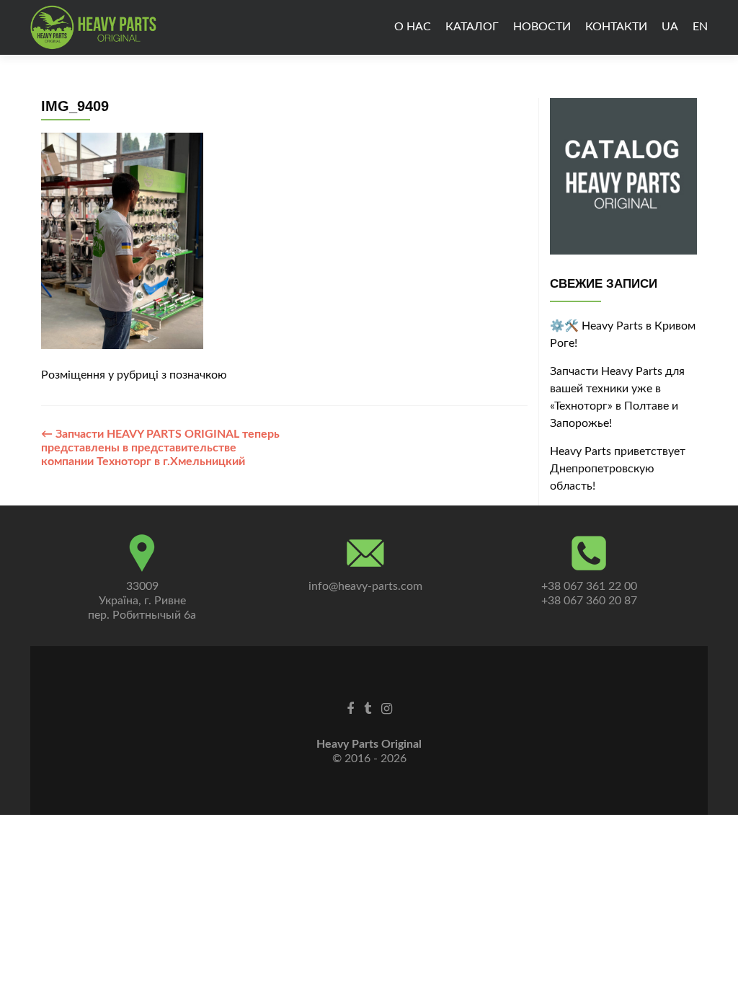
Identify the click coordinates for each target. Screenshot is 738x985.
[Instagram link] (386, 708)
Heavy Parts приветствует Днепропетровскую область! (617, 469)
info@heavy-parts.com (365, 586)
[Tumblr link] (367, 708)
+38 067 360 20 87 (589, 600)
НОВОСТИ (542, 26)
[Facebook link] (350, 708)
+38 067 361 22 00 (589, 586)
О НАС (412, 26)
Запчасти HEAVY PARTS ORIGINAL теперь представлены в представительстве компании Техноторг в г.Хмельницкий (160, 447)
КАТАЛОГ (472, 26)
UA (670, 26)
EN (700, 26)
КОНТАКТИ (616, 26)
